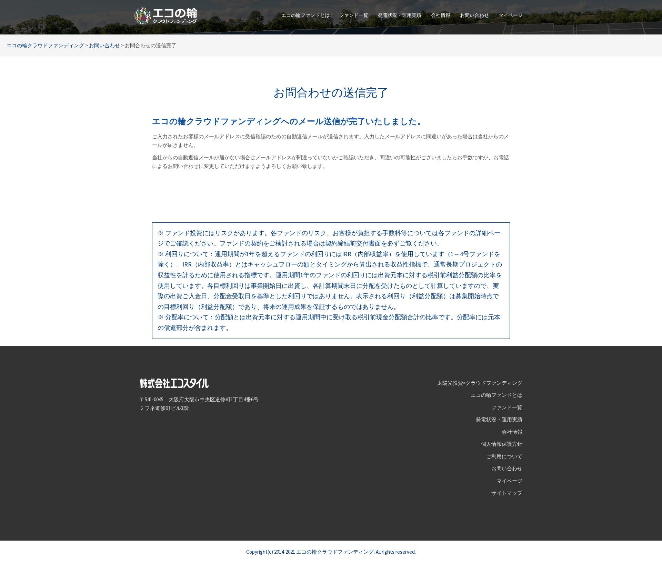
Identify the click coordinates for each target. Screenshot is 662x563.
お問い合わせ (474, 15)
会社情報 (440, 15)
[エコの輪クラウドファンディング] (165, 15)
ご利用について (504, 456)
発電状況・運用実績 (399, 15)
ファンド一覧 (353, 15)
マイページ (511, 15)
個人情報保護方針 (501, 444)
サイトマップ (506, 493)
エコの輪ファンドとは (305, 15)
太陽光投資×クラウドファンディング (479, 383)
